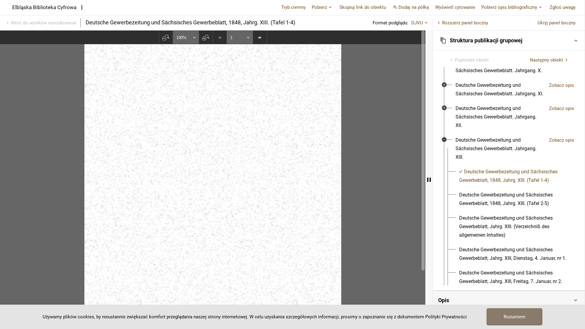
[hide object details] (429, 179)
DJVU (417, 23)
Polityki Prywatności (446, 317)
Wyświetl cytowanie (455, 7)
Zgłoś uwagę (563, 7)
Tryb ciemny (293, 7)
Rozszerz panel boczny (465, 23)
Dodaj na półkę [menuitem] (414, 7)
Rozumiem (514, 317)
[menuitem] (500, 89)
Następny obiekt (546, 60)
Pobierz (319, 7)
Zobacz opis (561, 85)
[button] (509, 40)
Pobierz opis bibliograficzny (509, 7)
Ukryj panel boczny (556, 23)
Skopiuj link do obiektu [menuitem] (362, 7)
